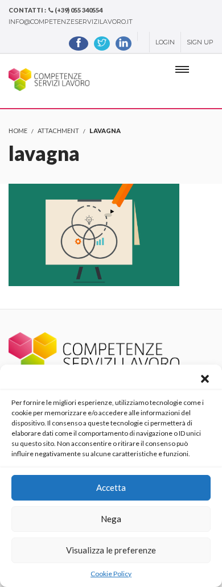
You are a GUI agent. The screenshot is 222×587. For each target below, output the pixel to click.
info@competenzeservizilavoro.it (71, 22)
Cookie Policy (111, 573)
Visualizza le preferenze (111, 550)
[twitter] (102, 43)
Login (165, 42)
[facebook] (78, 43)
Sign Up (200, 42)
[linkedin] (123, 43)
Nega (111, 519)
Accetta (111, 487)
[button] (205, 379)
